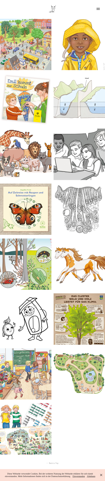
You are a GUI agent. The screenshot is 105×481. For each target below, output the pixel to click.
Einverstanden (79, 476)
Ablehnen (91, 476)
